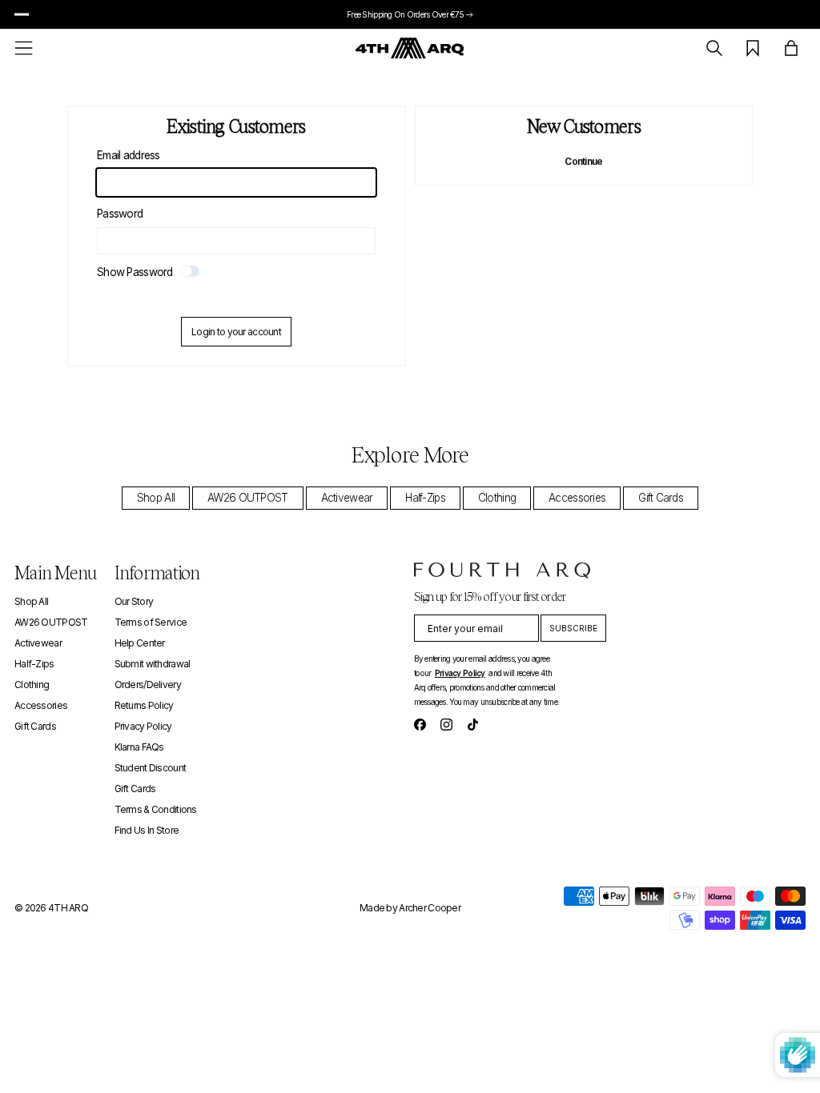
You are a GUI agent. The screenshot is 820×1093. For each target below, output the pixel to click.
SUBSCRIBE (573, 628)
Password (120, 213)
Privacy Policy (143, 726)
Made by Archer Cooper (410, 908)
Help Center (140, 643)
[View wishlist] (752, 48)
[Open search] (714, 48)
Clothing (497, 497)
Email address (128, 155)
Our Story (134, 601)
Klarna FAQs (139, 747)
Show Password (136, 272)
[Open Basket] (791, 48)
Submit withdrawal (153, 664)
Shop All (156, 497)
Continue (583, 161)
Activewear (347, 497)
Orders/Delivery (148, 685)
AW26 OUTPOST (247, 497)
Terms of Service (151, 622)
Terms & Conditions (156, 809)
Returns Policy (144, 705)
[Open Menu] (23, 48)
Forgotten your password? (236, 298)
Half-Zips (425, 497)
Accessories (577, 497)
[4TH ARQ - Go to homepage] (410, 48)
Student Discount (150, 768)
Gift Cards (660, 497)
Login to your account (236, 332)
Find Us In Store (147, 830)
